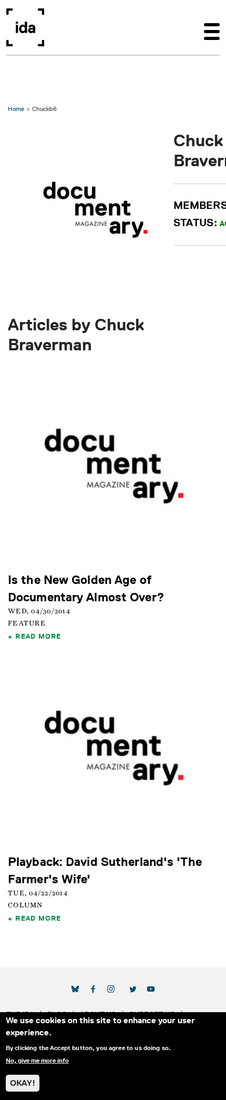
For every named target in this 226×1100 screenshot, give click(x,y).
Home (16, 108)
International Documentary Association (25, 27)
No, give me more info (37, 1060)
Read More (38, 636)
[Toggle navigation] (212, 27)
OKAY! (22, 1083)
